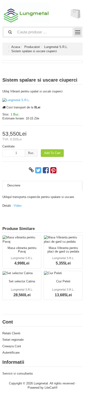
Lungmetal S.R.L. (56, 47)
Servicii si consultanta (17, 373)
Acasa (15, 47)
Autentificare (11, 352)
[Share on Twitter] (38, 170)
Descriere (13, 185)
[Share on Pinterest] (53, 170)
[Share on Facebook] (46, 170)
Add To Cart (52, 153)
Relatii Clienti (11, 333)
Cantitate (8, 146)
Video (17, 205)
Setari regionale (13, 339)
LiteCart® (51, 387)
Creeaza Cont (11, 346)
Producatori (32, 47)
